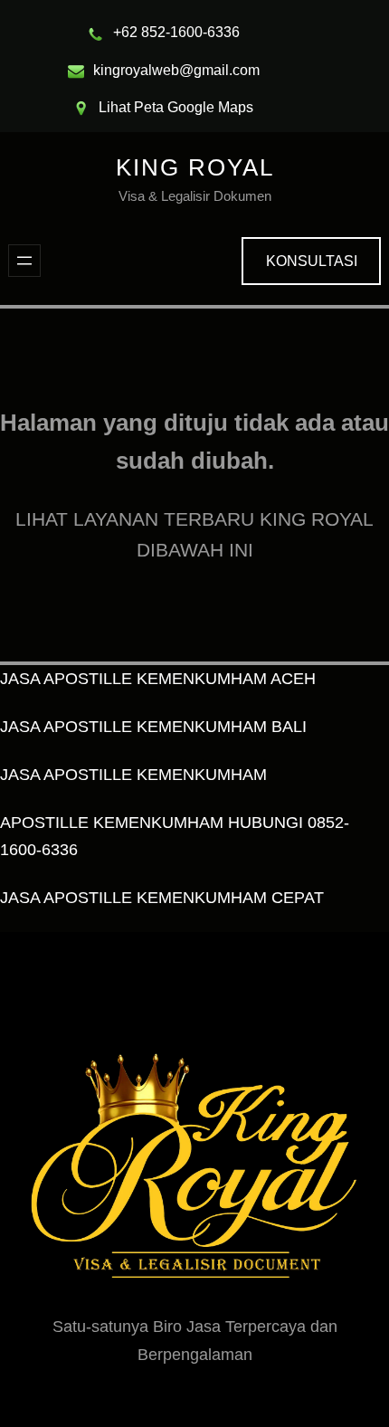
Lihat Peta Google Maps (176, 107)
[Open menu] (24, 260)
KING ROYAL (195, 167)
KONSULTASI (311, 261)
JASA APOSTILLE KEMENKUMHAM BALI (153, 727)
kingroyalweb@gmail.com (176, 70)
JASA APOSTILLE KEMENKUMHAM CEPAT (162, 898)
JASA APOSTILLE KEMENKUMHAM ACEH (158, 679)
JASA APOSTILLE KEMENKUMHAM (133, 775)
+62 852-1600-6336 (176, 32)
